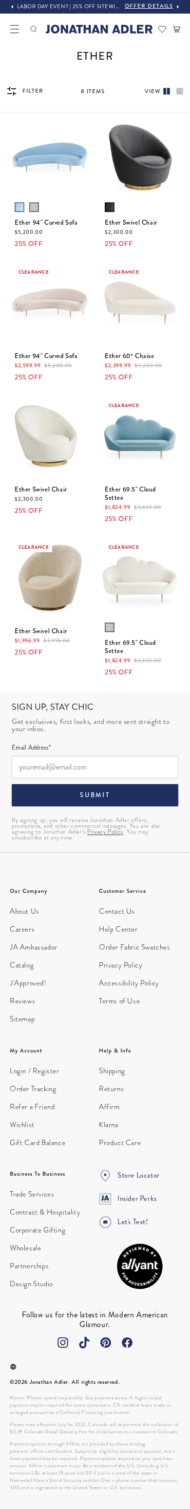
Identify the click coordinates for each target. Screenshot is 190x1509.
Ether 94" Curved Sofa (46, 223)
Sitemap (22, 1019)
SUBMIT (95, 795)
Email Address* (31, 748)
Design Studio (31, 1284)
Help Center (118, 929)
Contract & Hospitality (45, 1212)
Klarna (108, 1125)
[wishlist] (162, 29)
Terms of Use (119, 1001)
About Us (24, 911)
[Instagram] (63, 1342)
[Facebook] (127, 1342)
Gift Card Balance (37, 1143)
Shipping (112, 1071)
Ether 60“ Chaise (129, 356)
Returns (111, 1089)
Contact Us (117, 911)
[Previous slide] (12, 7)
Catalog (22, 965)
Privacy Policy (105, 832)
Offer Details (149, 6)
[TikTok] (84, 1342)
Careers (22, 929)
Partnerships (29, 1266)
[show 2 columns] (166, 91)
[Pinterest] (105, 1342)
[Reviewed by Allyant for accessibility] (139, 1266)
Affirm (109, 1107)
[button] (14, 29)
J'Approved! (28, 983)
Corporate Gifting (37, 1230)
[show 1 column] (179, 91)
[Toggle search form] (33, 29)
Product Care (120, 1143)
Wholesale (25, 1248)
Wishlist (22, 1125)
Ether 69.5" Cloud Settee (130, 494)
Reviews (22, 1001)
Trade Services (32, 1194)
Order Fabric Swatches (135, 947)
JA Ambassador (33, 947)
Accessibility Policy (129, 983)
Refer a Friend (32, 1107)
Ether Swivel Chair (131, 223)
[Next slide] (178, 7)
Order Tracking (33, 1089)
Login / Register (34, 1071)
